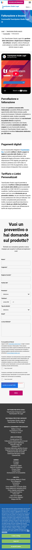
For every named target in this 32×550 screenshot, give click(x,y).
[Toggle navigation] (30, 2)
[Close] (30, 506)
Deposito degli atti (16, 444)
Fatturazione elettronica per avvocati (16, 441)
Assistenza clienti (16, 465)
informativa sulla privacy (15, 344)
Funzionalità (6, 33)
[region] (16, 527)
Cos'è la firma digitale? (16, 497)
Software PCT (16, 446)
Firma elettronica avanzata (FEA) (16, 487)
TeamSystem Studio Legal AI (14, 31)
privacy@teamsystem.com (13, 353)
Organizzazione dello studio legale (16, 450)
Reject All (16, 541)
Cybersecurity (16, 455)
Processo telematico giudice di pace (16, 448)
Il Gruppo (16, 462)
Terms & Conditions (16, 467)
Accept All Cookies (16, 546)
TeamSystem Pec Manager (16, 422)
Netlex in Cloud (16, 429)
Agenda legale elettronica (16, 443)
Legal (2, 31)
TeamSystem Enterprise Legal (16, 412)
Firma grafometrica (16, 492)
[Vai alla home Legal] (2, 2)
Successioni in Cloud (16, 431)
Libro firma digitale (16, 495)
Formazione (16, 483)
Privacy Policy (16, 469)
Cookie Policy (16, 471)
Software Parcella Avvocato (16, 452)
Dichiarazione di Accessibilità (16, 473)
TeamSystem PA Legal (16, 414)
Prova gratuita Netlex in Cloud (16, 479)
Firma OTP (16, 494)
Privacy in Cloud (16, 432)
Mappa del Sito (16, 499)
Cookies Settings (16, 535)
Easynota (16, 485)
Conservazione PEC (16, 439)
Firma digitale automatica (16, 490)
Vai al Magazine (16, 481)
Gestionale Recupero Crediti (16, 453)
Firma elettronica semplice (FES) (16, 488)
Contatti (16, 464)
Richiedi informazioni (16, 2)
